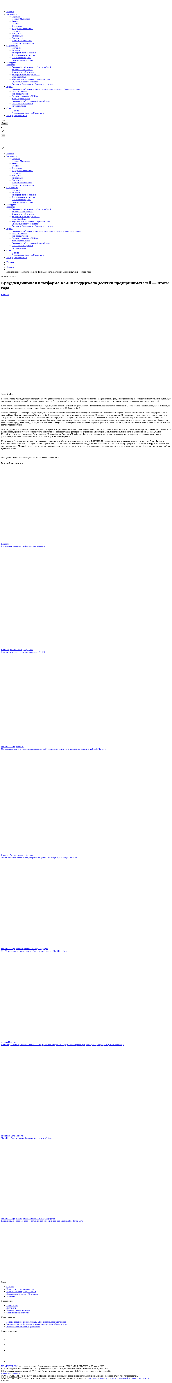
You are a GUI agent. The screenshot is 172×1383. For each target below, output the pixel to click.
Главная (10, 262)
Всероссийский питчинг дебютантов (23, 1327)
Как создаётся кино (21, 94)
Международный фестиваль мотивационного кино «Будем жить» (36, 1324)
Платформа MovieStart (16, 115)
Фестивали (17, 26)
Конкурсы (16, 33)
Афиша (15, 21)
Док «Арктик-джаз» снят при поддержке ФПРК (23, 652)
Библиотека (17, 38)
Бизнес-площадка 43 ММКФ (25, 96)
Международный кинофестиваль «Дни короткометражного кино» (36, 1322)
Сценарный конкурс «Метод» (25, 82)
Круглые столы (19, 106)
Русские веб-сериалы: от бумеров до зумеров (32, 84)
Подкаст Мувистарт (21, 19)
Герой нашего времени (22, 103)
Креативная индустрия (22, 60)
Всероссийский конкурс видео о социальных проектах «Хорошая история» (46, 89)
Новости (10, 11)
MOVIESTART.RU (9, 1366)
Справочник (12, 45)
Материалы (11, 14)
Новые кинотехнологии (23, 43)
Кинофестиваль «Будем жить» (26, 74)
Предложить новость (10, 1373)
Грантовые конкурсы (21, 57)
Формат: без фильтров (22, 40)
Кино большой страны (22, 69)
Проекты (10, 65)
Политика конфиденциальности (21, 1291)
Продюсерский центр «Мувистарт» (28, 113)
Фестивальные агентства (23, 55)
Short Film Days (19, 77)
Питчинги (16, 31)
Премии (15, 24)
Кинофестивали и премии (24, 53)
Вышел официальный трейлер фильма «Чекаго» (23, 546)
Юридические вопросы (22, 28)
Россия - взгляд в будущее (21, 649)
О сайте (15, 111)
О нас (9, 108)
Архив (9, 86)
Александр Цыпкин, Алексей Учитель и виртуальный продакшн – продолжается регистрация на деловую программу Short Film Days (62, 1044)
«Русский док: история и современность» (31, 79)
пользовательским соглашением (102, 1378)
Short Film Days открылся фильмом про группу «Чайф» (26, 1138)
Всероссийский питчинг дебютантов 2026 (31, 67)
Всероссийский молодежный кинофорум (31, 101)
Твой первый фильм (21, 98)
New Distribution (19, 91)
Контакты (10, 1296)
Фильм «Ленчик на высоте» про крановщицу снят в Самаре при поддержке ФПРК (39, 857)
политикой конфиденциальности (134, 1378)
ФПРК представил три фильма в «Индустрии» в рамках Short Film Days (34, 951)
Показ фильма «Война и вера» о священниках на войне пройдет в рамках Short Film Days (42, 1221)
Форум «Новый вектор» (23, 72)
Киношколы (17, 36)
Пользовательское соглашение (20, 1289)
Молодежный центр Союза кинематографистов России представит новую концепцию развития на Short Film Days (53, 749)
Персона (16, 16)
